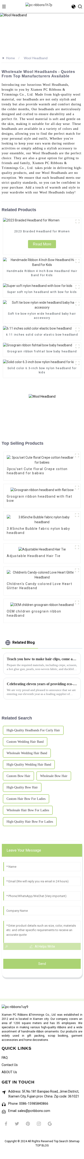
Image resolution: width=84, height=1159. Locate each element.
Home (10, 58)
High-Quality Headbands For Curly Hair (33, 730)
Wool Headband (36, 58)
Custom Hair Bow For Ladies (26, 799)
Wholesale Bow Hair (53, 776)
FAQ (5, 1057)
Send (42, 964)
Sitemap (74, 1141)
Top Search (61, 1141)
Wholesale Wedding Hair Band (27, 753)
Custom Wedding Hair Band (25, 741)
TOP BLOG (42, 1145)
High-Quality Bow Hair (22, 787)
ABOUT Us (9, 1072)
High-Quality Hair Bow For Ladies (30, 821)
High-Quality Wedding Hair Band (29, 764)
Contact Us (10, 1065)
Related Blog (23, 642)
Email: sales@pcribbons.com (29, 1111)
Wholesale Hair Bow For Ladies (28, 810)
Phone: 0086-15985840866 (28, 1103)
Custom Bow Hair (18, 776)
